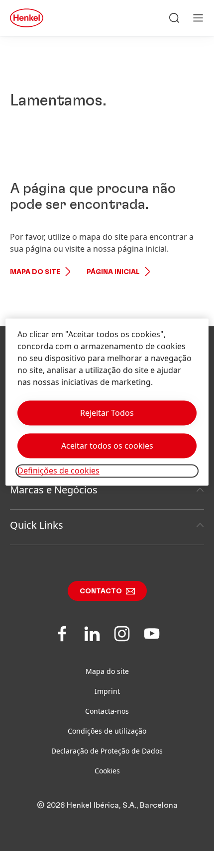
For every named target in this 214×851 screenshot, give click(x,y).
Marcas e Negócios (54, 489)
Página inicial (113, 272)
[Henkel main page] (26, 18)
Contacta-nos (107, 711)
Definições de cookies (58, 471)
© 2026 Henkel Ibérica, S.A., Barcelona (107, 805)
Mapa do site (35, 272)
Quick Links (36, 525)
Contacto (101, 591)
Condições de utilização (107, 731)
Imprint (107, 691)
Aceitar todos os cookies (107, 446)
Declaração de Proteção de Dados (107, 751)
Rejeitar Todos (107, 413)
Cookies (107, 770)
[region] (107, 402)
